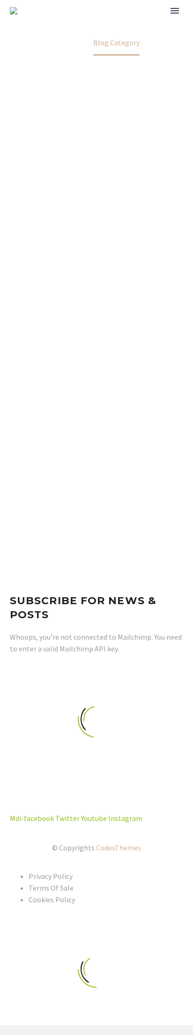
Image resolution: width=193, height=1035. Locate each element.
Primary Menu (174, 11)
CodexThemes (118, 847)
